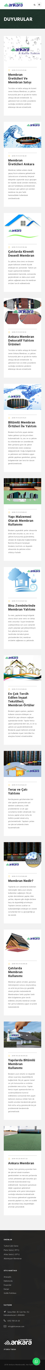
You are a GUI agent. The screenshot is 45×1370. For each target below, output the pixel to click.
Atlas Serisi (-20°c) (12, 1254)
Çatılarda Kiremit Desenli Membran (21, 253)
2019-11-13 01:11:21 (19, 418)
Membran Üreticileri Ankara (21, 162)
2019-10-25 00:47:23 (20, 1159)
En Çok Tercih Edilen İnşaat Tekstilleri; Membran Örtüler (21, 700)
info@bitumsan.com (16, 1326)
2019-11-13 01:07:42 (19, 601)
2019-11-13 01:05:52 (19, 689)
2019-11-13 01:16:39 (19, 156)
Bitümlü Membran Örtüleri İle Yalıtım (22, 424)
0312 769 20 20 (13, 1320)
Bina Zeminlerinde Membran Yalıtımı (21, 607)
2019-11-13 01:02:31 (19, 785)
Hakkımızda (8, 1281)
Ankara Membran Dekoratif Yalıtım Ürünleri (21, 340)
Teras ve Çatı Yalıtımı (17, 791)
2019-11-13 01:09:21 (19, 512)
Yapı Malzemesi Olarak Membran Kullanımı (20, 520)
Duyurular (7, 1285)
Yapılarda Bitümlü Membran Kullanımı (21, 1064)
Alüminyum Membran (13, 1258)
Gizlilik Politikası (10, 1293)
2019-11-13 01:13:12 (19, 332)
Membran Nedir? (20, 881)
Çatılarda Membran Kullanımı (15, 972)
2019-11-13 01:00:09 (19, 876)
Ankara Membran (21, 1163)
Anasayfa (7, 1277)
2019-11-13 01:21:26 (19, 70)
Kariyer (6, 1289)
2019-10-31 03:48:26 (19, 964)
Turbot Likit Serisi (11, 1246)
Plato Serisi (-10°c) (11, 1250)
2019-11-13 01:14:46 (19, 247)
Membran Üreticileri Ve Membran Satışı (19, 78)
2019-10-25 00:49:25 (20, 1056)
